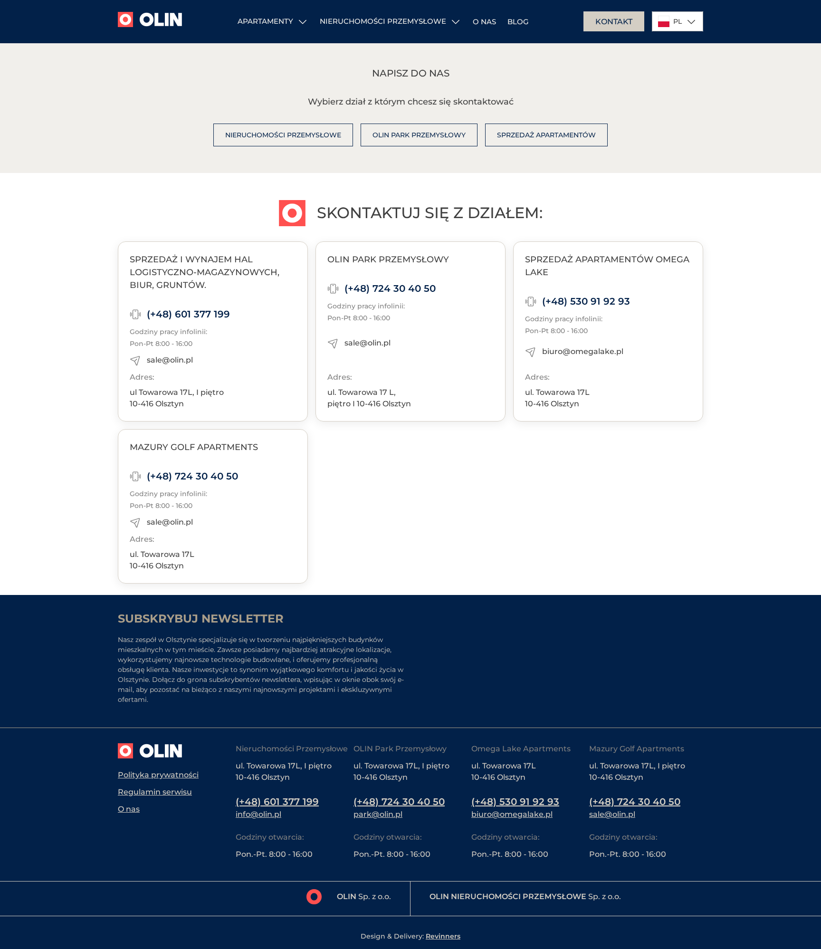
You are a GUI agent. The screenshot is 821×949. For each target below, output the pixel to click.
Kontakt (613, 21)
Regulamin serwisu (155, 791)
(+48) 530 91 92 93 (586, 301)
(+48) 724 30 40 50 (390, 288)
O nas (484, 21)
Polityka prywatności (158, 774)
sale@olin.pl (170, 359)
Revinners (443, 936)
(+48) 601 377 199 (188, 314)
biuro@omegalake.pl (582, 351)
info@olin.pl (258, 814)
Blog (518, 21)
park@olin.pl (377, 814)
